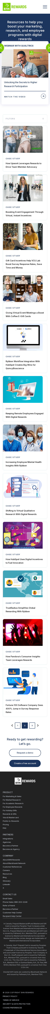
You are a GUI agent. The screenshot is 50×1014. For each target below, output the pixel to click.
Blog (5, 877)
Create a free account (25, 763)
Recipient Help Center (12, 916)
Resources (7, 874)
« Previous (12, 725)
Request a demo (25, 752)
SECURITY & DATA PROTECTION (16, 1004)
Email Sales (7, 898)
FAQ (4, 828)
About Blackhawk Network (14, 863)
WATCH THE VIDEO (15, 97)
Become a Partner (10, 846)
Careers (6, 870)
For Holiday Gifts (10, 810)
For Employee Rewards (12, 807)
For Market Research (12, 800)
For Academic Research (13, 803)
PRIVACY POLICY (10, 996)
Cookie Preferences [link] (12, 1008)
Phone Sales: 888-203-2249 (15, 902)
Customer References (12, 867)
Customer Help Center (12, 912)
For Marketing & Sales (12, 796)
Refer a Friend (9, 905)
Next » (38, 725)
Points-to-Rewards (11, 821)
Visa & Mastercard (11, 817)
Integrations (8, 838)
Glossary (6, 881)
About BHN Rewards (11, 860)
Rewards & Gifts (10, 814)
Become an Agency (11, 849)
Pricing (6, 824)
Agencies (7, 842)
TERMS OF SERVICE (11, 1000)
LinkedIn (6, 884)
